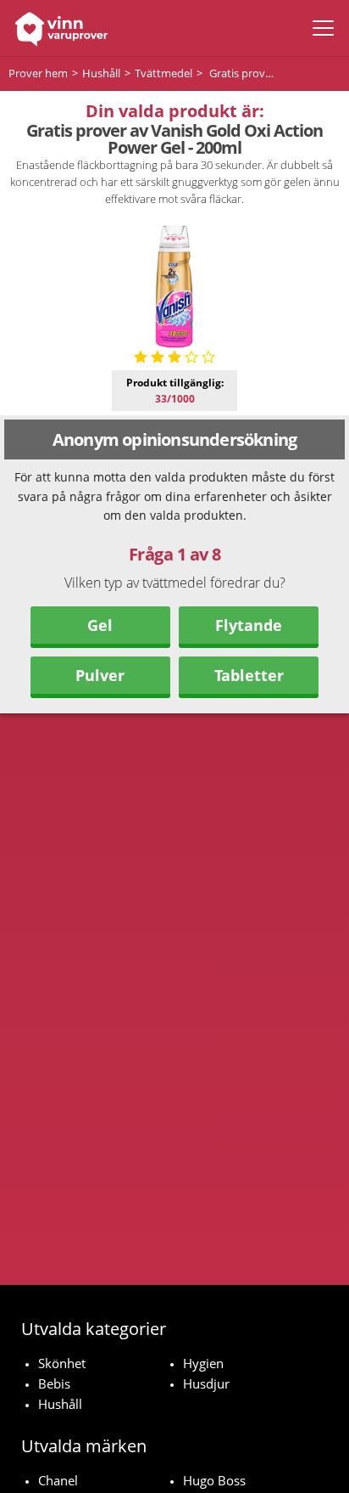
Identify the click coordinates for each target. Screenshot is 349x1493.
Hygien (203, 1363)
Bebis (54, 1383)
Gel (100, 625)
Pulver (100, 675)
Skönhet (62, 1363)
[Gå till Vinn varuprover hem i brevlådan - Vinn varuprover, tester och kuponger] (57, 28)
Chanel (58, 1480)
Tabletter (249, 675)
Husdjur (206, 1383)
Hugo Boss (214, 1480)
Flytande (248, 625)
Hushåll (60, 1403)
